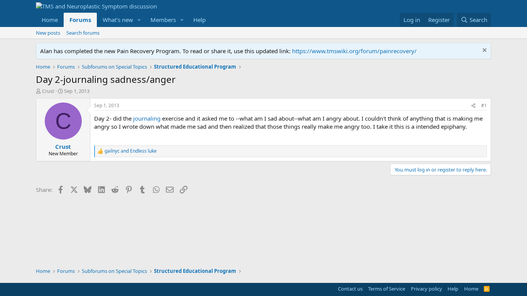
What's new (118, 20)
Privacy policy (426, 288)
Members (163, 20)
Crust (48, 90)
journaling (146, 118)
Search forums (83, 32)
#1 (484, 105)
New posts (48, 32)
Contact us (350, 288)
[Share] (473, 105)
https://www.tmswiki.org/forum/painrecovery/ (354, 51)
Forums (80, 20)
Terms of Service (386, 288)
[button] (139, 20)
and (131, 151)
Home (50, 20)
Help (199, 20)
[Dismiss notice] (483, 51)
